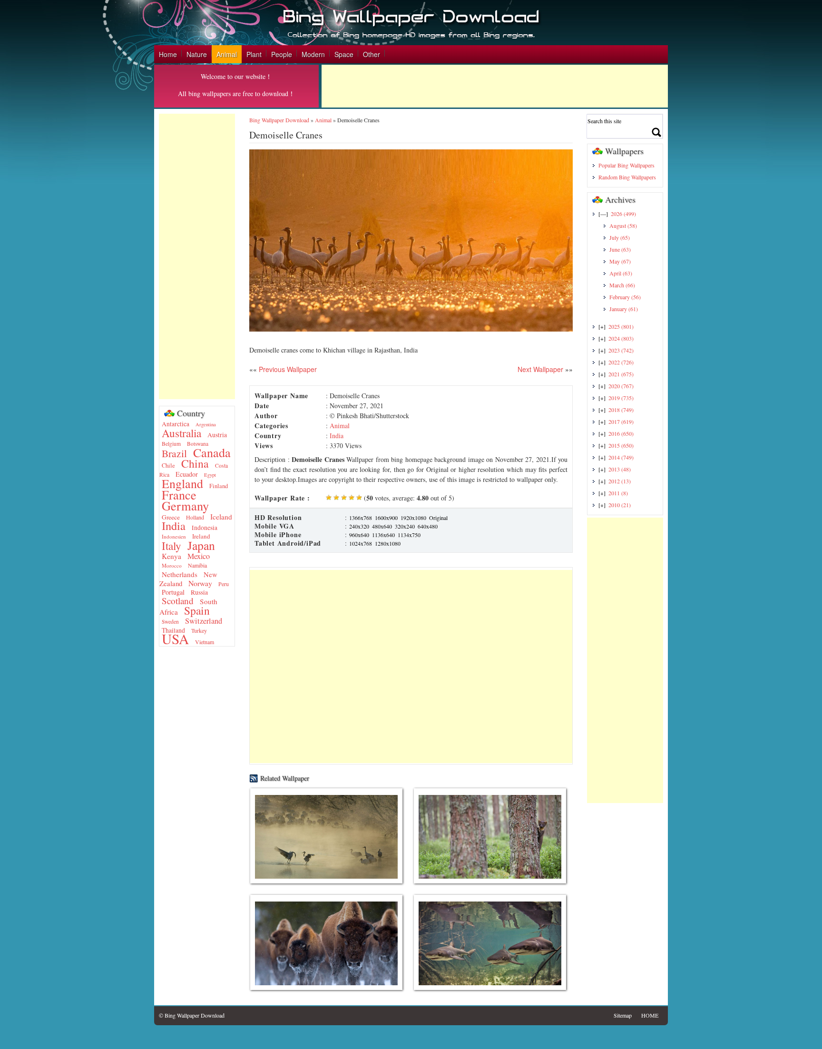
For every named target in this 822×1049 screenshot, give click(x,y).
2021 (621, 374)
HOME (649, 1015)
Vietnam (204, 642)
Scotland (178, 601)
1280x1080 (388, 543)
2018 (621, 409)
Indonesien (174, 536)
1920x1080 (413, 517)
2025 (621, 326)
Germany (185, 505)
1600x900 (386, 517)
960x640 (359, 535)
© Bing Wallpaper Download (192, 1015)
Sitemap (623, 1015)
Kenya (171, 556)
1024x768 (360, 543)
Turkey (199, 630)
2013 (619, 469)
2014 (621, 457)
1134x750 (409, 535)
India (174, 525)
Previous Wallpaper (287, 369)
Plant (254, 54)
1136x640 (383, 535)
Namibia (197, 565)
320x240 (405, 526)
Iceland (221, 516)
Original (438, 517)
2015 (621, 445)
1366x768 (360, 517)
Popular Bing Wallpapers (626, 165)
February (625, 297)
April (620, 273)
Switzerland (203, 621)
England (182, 483)
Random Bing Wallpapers (627, 177)
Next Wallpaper (540, 369)
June (620, 249)
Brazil (174, 453)
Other (371, 54)
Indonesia (204, 527)
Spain (197, 610)
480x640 (382, 526)
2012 (619, 481)
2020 (621, 386)
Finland (218, 486)
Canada (212, 452)
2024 (621, 338)
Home (168, 54)
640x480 (428, 526)
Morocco (172, 565)
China (195, 463)
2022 (621, 362)
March (622, 285)
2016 (621, 433)
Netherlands (179, 574)
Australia (181, 433)
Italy (171, 546)
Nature (196, 54)
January (623, 309)
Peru (223, 584)
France (179, 494)
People (281, 54)
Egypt (210, 474)
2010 (619, 505)
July (619, 237)
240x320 (359, 526)
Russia (199, 592)
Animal (226, 54)
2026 (623, 213)
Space (343, 54)
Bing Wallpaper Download (279, 120)
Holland (195, 517)
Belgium (171, 443)
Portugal (173, 592)
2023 (621, 350)
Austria (217, 435)
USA (175, 638)
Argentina (206, 424)
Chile (168, 465)
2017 (621, 421)
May (620, 261)
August (623, 225)
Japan (201, 545)
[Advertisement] (495, 86)
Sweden (170, 621)
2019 (621, 398)
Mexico (198, 556)
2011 (618, 493)
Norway (200, 583)
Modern (313, 54)
